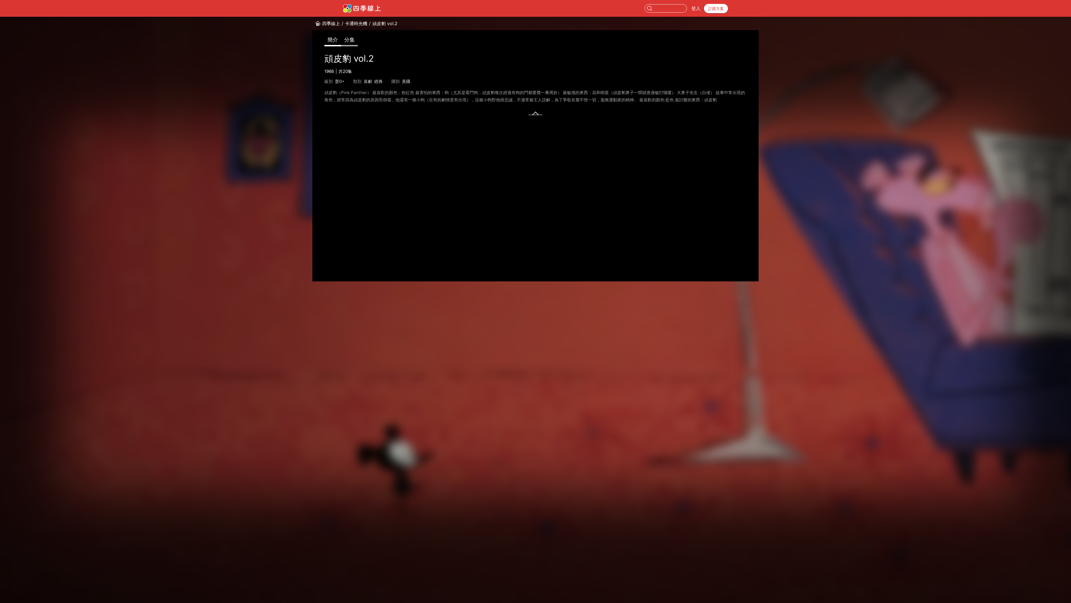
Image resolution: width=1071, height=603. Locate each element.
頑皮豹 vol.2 (384, 23)
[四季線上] (362, 8)
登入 (695, 8)
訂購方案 (716, 8)
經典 (378, 81)
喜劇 (368, 81)
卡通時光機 (356, 23)
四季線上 (331, 23)
